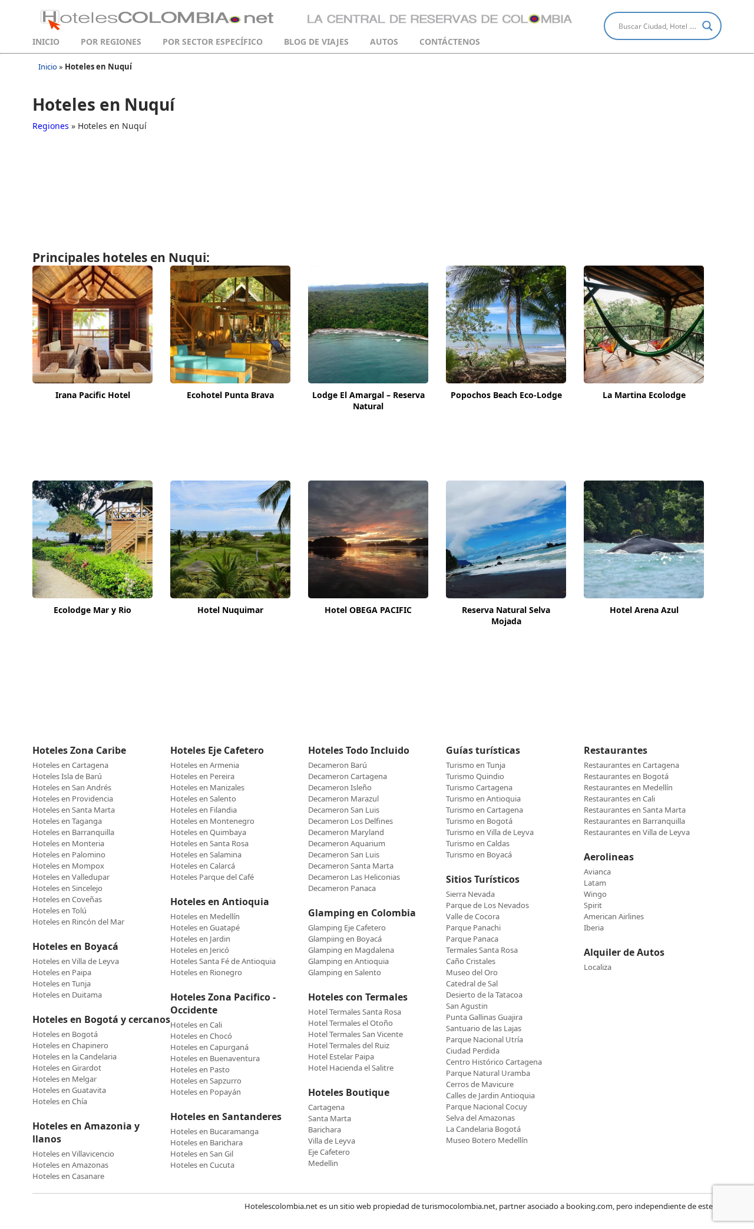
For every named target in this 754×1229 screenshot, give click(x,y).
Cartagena (326, 1107)
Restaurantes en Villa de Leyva (637, 832)
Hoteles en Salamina (206, 854)
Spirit (593, 905)
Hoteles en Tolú (59, 910)
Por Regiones (111, 41)
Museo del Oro (472, 972)
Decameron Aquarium (346, 843)
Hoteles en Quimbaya (208, 832)
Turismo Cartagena (479, 787)
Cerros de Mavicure (480, 1084)
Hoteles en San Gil (201, 1153)
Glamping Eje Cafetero (347, 927)
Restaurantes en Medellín (628, 787)
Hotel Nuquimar (230, 609)
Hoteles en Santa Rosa (209, 843)
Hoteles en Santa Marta (73, 809)
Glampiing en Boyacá (345, 938)
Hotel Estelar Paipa (341, 1056)
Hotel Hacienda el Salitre (350, 1067)
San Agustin (467, 1006)
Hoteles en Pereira (202, 776)
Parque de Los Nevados (487, 905)
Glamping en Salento (344, 972)
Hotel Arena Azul (644, 609)
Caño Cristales (470, 961)
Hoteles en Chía (59, 1101)
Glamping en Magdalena (351, 950)
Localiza (597, 967)
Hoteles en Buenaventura (215, 1058)
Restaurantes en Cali (619, 798)
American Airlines (614, 916)
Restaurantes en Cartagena (631, 765)
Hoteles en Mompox (68, 865)
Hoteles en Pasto (200, 1069)
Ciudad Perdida (473, 1050)
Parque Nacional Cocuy (486, 1106)
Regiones (50, 125)
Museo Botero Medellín (487, 1140)
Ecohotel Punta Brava (230, 394)
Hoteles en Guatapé (205, 927)
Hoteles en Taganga (67, 821)
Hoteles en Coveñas (67, 899)
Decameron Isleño (340, 787)
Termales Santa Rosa (482, 950)
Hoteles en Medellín (205, 916)
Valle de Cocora (473, 916)
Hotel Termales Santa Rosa (354, 1011)
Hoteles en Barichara (206, 1142)
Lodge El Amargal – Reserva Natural (368, 400)
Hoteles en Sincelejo (67, 888)
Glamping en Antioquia (348, 961)
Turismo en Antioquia (483, 798)
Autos (384, 41)
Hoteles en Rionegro (206, 972)
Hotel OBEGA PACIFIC (368, 609)
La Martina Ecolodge (644, 394)
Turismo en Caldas (478, 843)
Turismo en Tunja (475, 765)
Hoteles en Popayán (205, 1091)
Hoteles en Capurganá (209, 1047)
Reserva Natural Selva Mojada (506, 615)
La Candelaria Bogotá (483, 1129)
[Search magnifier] (707, 26)
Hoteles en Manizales (207, 787)
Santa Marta (329, 1118)
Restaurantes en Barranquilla (634, 821)
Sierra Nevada (470, 894)
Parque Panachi (473, 927)
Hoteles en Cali (196, 1024)
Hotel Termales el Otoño (350, 1023)
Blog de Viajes (316, 41)
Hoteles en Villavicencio (73, 1153)
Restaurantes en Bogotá (626, 776)
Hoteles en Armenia (204, 765)
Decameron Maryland (346, 832)
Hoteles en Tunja (61, 983)
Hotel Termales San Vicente (355, 1034)
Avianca (597, 871)
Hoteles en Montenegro (212, 821)
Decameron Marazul (343, 798)
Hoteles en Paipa (61, 972)
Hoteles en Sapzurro (206, 1080)
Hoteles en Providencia (72, 798)
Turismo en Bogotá (479, 821)
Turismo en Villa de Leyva (490, 832)
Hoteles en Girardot (66, 1067)
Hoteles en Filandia (203, 809)
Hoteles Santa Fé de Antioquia (223, 961)
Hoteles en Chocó (201, 1036)
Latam (595, 882)
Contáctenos (449, 41)
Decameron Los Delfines (350, 821)
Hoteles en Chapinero (70, 1045)
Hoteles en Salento (203, 798)
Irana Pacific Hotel (92, 394)
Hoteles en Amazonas (70, 1165)
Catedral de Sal (472, 983)
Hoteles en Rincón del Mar (78, 921)
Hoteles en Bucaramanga (214, 1131)
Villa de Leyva (331, 1140)
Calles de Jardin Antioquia (490, 1095)
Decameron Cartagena (347, 776)
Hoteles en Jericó (199, 950)
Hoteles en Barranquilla (73, 832)
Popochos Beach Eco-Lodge (506, 394)
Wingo (595, 894)
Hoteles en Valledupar (71, 877)
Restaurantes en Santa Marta (635, 809)
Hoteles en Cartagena (70, 765)
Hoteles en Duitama (67, 994)
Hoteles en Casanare (68, 1176)
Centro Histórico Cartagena (494, 1061)
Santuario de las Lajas (483, 1028)
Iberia (594, 927)
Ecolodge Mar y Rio (92, 609)
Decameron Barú (337, 765)
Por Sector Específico (213, 41)
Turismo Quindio (475, 776)
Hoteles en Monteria (68, 843)
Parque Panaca (472, 938)
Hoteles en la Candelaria (74, 1056)
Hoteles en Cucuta (202, 1165)
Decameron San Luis (343, 809)
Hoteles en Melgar (64, 1079)
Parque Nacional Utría (484, 1039)
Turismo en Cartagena (484, 809)
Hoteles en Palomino (68, 854)
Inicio (45, 41)
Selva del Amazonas (480, 1117)
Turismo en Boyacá (479, 854)
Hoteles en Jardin (200, 938)
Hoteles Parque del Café (212, 877)
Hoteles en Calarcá (202, 865)
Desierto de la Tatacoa (484, 994)
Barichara (324, 1129)
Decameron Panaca (342, 888)
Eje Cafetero (329, 1152)
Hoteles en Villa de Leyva (75, 961)
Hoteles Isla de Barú (67, 776)
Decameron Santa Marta (350, 865)
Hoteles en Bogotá (65, 1034)
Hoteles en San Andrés (71, 787)
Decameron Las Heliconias (354, 877)
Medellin (323, 1163)
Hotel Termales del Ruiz (348, 1045)
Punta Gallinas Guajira (484, 1017)
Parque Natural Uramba (488, 1073)
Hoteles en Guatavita (69, 1090)
